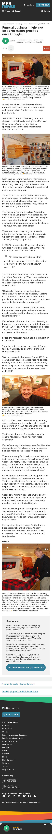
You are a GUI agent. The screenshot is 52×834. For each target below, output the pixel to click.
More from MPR (9, 741)
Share (46, 48)
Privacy (5, 753)
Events (5, 731)
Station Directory (27, 684)
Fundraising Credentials (12, 738)
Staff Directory (8, 760)
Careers (5, 725)
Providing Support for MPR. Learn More (20, 691)
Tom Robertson (8, 24)
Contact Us (7, 728)
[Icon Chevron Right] (47, 572)
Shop (4, 756)
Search (18, 11)
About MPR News (10, 722)
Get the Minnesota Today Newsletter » (26, 667)
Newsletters (7, 744)
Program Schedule (10, 684)
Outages (6, 747)
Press (4, 750)
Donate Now (43, 5)
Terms (5, 766)
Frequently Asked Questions (14, 735)
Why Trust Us (8, 769)
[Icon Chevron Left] (4, 572)
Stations (5, 763)
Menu (7, 11)
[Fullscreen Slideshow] (5, 549)
